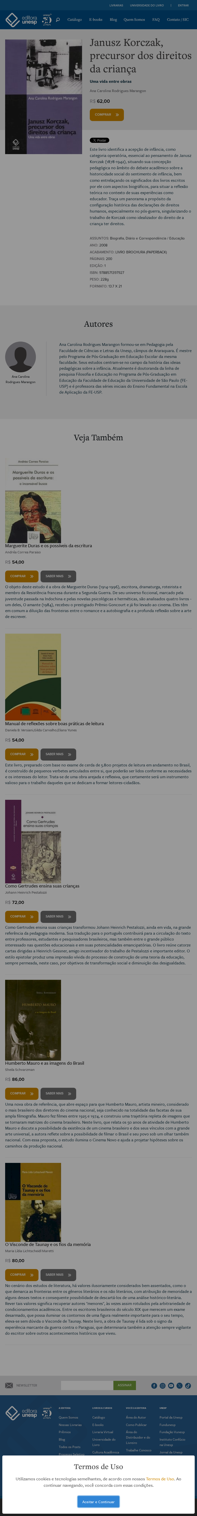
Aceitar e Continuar (98, 1501)
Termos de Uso (160, 1478)
